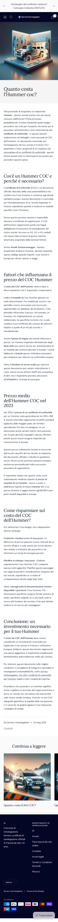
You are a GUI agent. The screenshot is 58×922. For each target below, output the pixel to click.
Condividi (8, 728)
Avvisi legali (38, 856)
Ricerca (36, 871)
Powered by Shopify (35, 891)
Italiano (9, 882)
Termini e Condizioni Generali (42, 864)
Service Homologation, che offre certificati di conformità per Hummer (27, 675)
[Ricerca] (11, 17)
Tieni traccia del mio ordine (42, 843)
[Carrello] (52, 16)
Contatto (36, 851)
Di (33, 830)
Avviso (35, 836)
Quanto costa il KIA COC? (20, 805)
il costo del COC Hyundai (20, 434)
